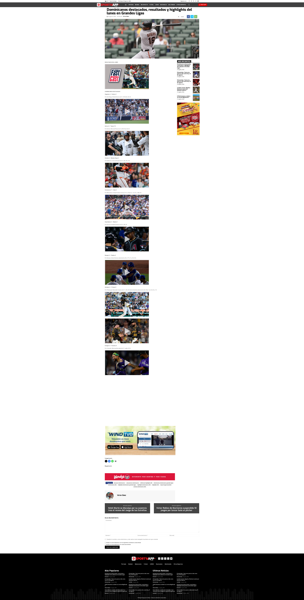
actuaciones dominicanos (133, 483)
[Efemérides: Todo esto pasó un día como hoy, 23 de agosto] (196, 74)
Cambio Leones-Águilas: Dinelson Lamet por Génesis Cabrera (183, 89)
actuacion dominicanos (119, 483)
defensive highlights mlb (146, 483)
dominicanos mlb (112, 485)
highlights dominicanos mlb (144, 485)
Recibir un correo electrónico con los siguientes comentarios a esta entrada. (123, 542)
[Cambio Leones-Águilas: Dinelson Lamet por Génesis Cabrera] (196, 90)
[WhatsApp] (196, 1)
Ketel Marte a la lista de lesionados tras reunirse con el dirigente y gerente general (116, 590)
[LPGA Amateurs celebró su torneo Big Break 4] (196, 97)
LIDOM (130, 582)
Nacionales (107, 587)
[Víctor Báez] (111, 496)
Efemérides (131, 576)
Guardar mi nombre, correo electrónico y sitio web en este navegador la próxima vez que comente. (132, 539)
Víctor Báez (126, 16)
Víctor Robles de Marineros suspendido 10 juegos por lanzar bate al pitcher (176, 509)
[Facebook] (189, 1)
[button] (189, 4)
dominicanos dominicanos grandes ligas (163, 483)
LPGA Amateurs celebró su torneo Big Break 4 (183, 96)
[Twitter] (194, 1)
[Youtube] (198, 1)
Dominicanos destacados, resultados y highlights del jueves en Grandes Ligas (138, 585)
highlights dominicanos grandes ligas (127, 485)
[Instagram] (191, 1)
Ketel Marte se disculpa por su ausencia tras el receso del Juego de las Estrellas (127, 509)
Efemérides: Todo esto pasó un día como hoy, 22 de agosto (184, 81)
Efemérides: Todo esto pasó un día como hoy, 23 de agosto (184, 74)
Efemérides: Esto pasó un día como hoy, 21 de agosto (139, 590)
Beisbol (107, 576)
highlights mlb (155, 485)
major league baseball (165, 485)
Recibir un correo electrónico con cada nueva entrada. (118, 544)
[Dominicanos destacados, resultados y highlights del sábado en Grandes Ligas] (196, 66)
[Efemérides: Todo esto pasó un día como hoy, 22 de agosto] (196, 82)
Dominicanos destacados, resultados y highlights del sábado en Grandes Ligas (184, 66)
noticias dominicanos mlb (140, 486)
